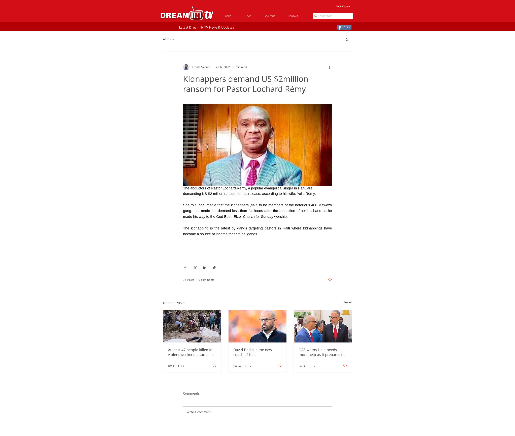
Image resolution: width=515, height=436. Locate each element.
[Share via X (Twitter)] (195, 267)
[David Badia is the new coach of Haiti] (258, 326)
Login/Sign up (343, 6)
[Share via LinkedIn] (205, 267)
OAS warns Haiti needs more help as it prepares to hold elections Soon (322, 352)
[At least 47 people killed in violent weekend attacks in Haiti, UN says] (192, 326)
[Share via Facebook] (185, 267)
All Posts (168, 39)
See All (347, 302)
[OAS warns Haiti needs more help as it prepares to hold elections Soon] (323, 326)
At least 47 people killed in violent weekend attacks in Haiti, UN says (190, 352)
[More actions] (329, 67)
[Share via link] (214, 267)
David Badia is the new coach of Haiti (252, 352)
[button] (347, 39)
